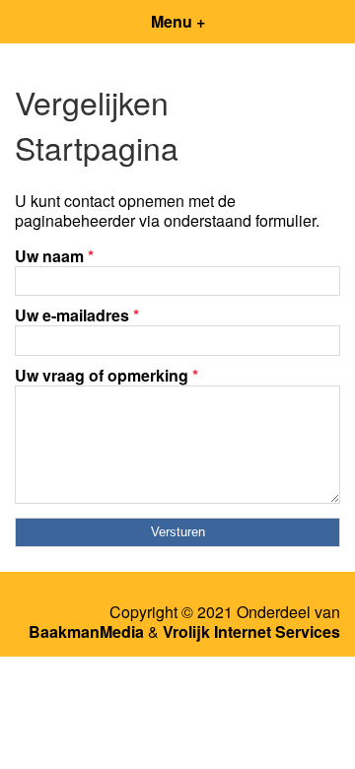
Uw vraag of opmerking (106, 375)
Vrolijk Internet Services (251, 632)
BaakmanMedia (86, 632)
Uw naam (54, 256)
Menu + (178, 21)
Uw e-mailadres (77, 315)
